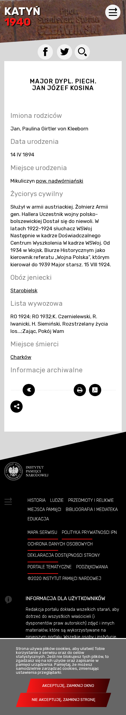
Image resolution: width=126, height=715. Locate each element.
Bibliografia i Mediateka (92, 509)
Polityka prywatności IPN (89, 532)
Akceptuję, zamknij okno (68, 685)
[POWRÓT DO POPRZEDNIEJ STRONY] (29, 390)
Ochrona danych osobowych (60, 544)
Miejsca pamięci (44, 509)
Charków (20, 357)
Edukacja (38, 518)
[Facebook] (45, 52)
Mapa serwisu (42, 532)
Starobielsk (23, 290)
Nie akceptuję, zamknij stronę (63, 699)
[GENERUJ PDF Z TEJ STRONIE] (95, 390)
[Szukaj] (82, 52)
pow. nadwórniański (59, 181)
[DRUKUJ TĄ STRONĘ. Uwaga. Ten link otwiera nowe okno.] (80, 390)
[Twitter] (64, 52)
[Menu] (112, 12)
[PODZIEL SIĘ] (16, 406)
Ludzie (57, 500)
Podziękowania (92, 566)
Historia (37, 500)
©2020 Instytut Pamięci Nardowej (64, 578)
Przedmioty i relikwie (91, 500)
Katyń (22, 17)
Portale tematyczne (50, 566)
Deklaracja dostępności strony (64, 555)
